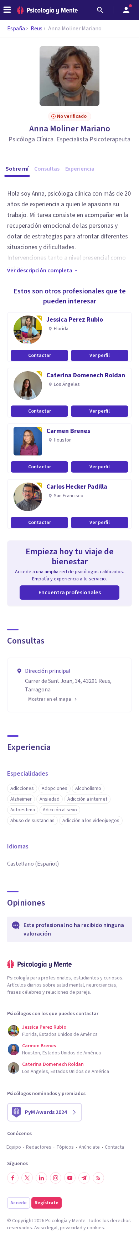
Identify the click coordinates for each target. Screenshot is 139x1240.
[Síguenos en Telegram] (84, 1178)
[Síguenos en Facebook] (13, 1178)
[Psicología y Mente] (47, 10)
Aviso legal (45, 1227)
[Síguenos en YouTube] (70, 1178)
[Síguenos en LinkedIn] (41, 1178)
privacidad (71, 1227)
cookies (95, 1227)
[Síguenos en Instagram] (55, 1178)
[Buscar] (100, 10)
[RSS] (98, 1178)
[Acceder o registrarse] (126, 10)
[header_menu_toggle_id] (7, 10)
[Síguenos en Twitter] (27, 1178)
